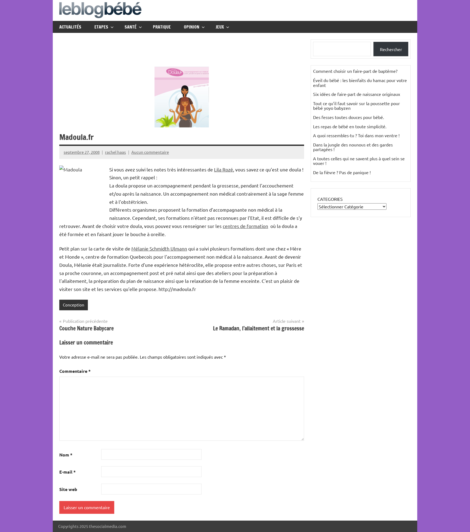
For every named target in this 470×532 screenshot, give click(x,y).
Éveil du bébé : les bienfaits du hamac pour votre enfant (360, 82)
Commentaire (75, 371)
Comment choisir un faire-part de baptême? (355, 71)
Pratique (162, 27)
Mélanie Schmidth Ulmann (159, 248)
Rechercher (391, 49)
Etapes (101, 27)
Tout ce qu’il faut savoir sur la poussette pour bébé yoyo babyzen (356, 106)
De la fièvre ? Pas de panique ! (342, 172)
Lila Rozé (223, 169)
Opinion (191, 27)
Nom (65, 455)
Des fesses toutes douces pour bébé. (348, 117)
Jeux (220, 27)
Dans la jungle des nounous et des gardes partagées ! (353, 147)
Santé (131, 27)
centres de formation (245, 226)
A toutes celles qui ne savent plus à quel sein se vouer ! (359, 161)
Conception (73, 304)
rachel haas (115, 152)
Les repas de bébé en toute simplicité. (349, 126)
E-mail (67, 472)
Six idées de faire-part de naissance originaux (356, 94)
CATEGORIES (330, 199)
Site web (68, 489)
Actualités (70, 27)
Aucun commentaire (150, 152)
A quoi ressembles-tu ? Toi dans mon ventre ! (356, 135)
